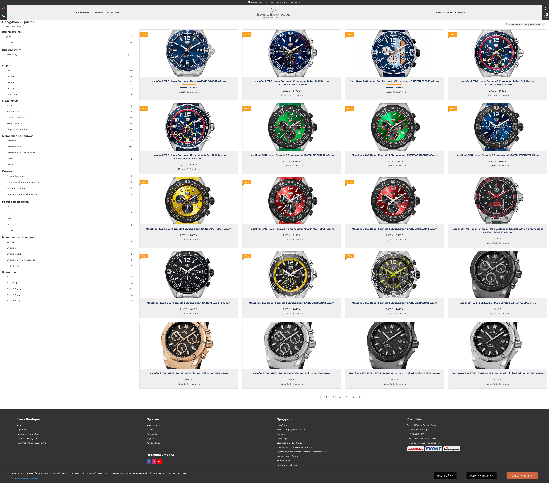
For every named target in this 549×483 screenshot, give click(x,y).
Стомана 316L (69, 146)
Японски (69, 105)
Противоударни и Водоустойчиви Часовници (302, 451)
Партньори (22, 429)
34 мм (69, 212)
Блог (450, 12)
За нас (19, 425)
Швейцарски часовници (289, 443)
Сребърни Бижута (287, 465)
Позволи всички (522, 475)
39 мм (69, 224)
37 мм (69, 218)
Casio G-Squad (69, 295)
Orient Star (69, 94)
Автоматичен (69, 123)
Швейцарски (69, 111)
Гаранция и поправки (27, 434)
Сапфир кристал (69, 176)
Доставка (152, 434)
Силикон (69, 242)
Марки (439, 12)
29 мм (69, 206)
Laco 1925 (69, 88)
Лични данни (153, 443)
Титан (69, 158)
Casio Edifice (69, 283)
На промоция (15, 26)
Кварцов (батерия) (69, 129)
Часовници (82, 12)
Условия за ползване (27, 438)
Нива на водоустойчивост (291, 429)
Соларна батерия (69, 117)
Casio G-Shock (69, 289)
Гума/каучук (69, 266)
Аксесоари (113, 12)
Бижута (98, 12)
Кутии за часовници (288, 456)
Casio (69, 70)
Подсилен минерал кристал (69, 194)
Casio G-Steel (69, 301)
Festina (69, 82)
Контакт (460, 12)
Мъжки (69, 42)
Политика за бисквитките (31, 443)
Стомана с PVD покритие (69, 152)
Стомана (69, 140)
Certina (69, 76)
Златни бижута (285, 460)
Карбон (69, 164)
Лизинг (150, 438)
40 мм (69, 230)
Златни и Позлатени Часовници (294, 447)
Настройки (445, 475)
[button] (189, 91)
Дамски (69, 36)
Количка (151, 429)
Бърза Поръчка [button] (395, 78)
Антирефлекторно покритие (69, 182)
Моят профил (154, 425)
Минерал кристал (69, 188)
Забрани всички (481, 475)
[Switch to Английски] (3, 8)
